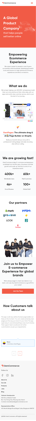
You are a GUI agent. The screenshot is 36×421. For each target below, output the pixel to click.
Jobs (2, 389)
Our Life (3, 383)
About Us (4, 380)
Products (4, 386)
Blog (2, 392)
